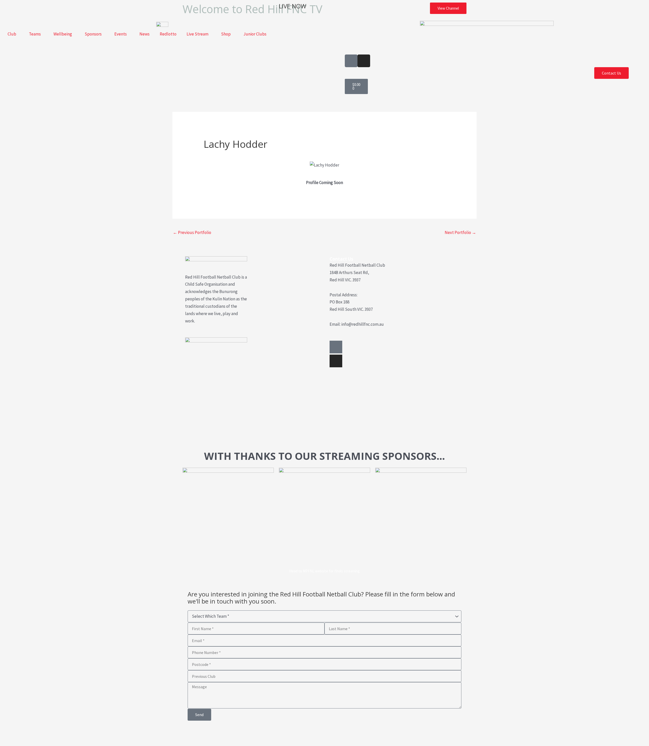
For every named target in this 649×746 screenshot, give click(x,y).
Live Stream (197, 34)
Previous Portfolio (192, 232)
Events (120, 34)
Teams (35, 34)
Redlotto (168, 34)
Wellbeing (62, 34)
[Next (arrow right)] (23, 742)
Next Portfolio (460, 232)
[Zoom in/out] (7, 733)
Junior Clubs (254, 34)
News (144, 34)
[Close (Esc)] (55, 733)
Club (12, 34)
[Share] (39, 733)
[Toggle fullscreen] (23, 733)
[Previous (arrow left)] (7, 742)
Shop (226, 34)
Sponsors (93, 34)
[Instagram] (336, 361)
